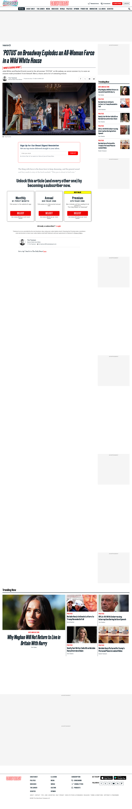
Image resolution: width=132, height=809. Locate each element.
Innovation (93, 9)
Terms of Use (42, 156)
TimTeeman (32, 244)
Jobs (46, 795)
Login (58, 226)
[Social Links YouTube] (113, 784)
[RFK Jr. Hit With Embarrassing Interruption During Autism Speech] (125, 134)
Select (20, 213)
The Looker (41, 9)
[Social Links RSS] (117, 784)
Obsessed (54, 9)
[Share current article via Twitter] (85, 79)
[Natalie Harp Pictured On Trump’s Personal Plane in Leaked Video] (125, 148)
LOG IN (126, 3)
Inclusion (87, 795)
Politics (69, 9)
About (32, 795)
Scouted (110, 9)
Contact (37, 795)
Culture (53, 788)
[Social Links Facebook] (101, 784)
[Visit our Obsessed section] (16, 3)
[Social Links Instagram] (109, 784)
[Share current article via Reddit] (94, 79)
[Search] (129, 9)
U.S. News (102, 9)
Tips (42, 795)
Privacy (61, 795)
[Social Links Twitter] (105, 784)
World (53, 784)
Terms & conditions (96, 795)
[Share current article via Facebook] (80, 79)
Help (57, 795)
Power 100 (84, 9)
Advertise (51, 795)
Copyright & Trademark (111, 795)
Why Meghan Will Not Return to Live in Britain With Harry (33, 640)
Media (48, 9)
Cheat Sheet (30, 9)
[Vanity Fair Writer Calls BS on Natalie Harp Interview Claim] (125, 122)
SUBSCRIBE (117, 3)
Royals (62, 9)
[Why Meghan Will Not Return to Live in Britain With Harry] (125, 95)
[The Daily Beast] (59, 3)
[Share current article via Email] (89, 79)
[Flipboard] (121, 784)
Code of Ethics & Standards (74, 795)
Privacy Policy (50, 156)
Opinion (76, 9)
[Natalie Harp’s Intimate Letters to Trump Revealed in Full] (125, 107)
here (44, 251)
